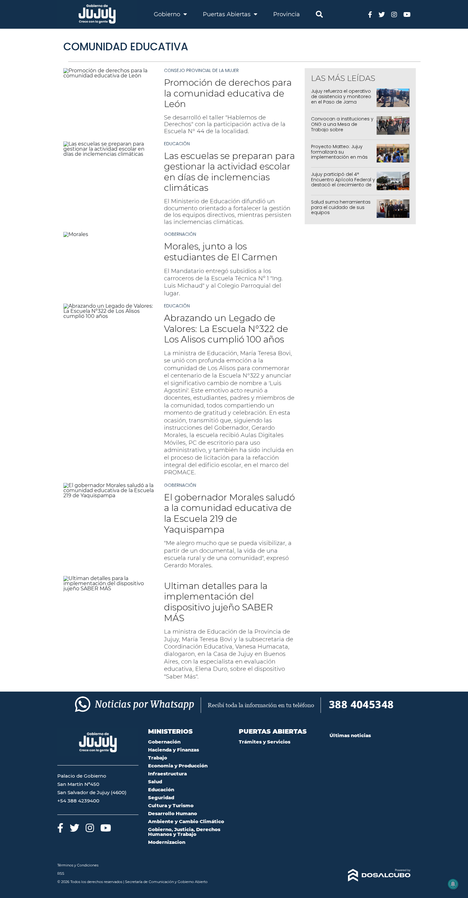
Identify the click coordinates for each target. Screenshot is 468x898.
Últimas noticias (350, 735)
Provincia (286, 14)
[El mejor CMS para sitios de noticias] (370, 875)
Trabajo (157, 758)
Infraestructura (167, 774)
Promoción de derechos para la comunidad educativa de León (228, 93)
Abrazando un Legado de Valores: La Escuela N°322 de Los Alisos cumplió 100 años (226, 329)
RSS (60, 873)
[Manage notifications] (453, 884)
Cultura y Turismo (171, 805)
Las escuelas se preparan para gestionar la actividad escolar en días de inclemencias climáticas (229, 171)
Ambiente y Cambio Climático (186, 821)
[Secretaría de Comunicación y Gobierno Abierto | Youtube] (407, 14)
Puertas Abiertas (227, 14)
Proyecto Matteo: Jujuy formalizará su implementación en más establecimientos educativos (339, 157)
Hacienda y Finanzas (173, 750)
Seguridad (161, 797)
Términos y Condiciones (77, 865)
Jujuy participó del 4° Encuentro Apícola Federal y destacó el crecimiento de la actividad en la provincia (343, 182)
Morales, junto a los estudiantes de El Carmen (221, 251)
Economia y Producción (178, 766)
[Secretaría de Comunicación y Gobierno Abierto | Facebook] (370, 14)
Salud (155, 782)
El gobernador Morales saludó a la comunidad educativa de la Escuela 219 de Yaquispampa (229, 513)
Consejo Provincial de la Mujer (201, 70)
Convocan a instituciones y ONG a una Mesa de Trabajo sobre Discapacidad (342, 127)
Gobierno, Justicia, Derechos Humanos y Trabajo (184, 831)
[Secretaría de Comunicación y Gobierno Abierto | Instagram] (394, 14)
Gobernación (180, 234)
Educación (177, 143)
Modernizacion (166, 842)
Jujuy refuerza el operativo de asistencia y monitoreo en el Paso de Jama (341, 96)
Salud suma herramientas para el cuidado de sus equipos (341, 207)
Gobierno (168, 14)
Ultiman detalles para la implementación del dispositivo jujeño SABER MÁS (218, 601)
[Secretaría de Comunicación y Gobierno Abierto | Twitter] (382, 14)
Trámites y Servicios (264, 742)
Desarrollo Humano (172, 813)
